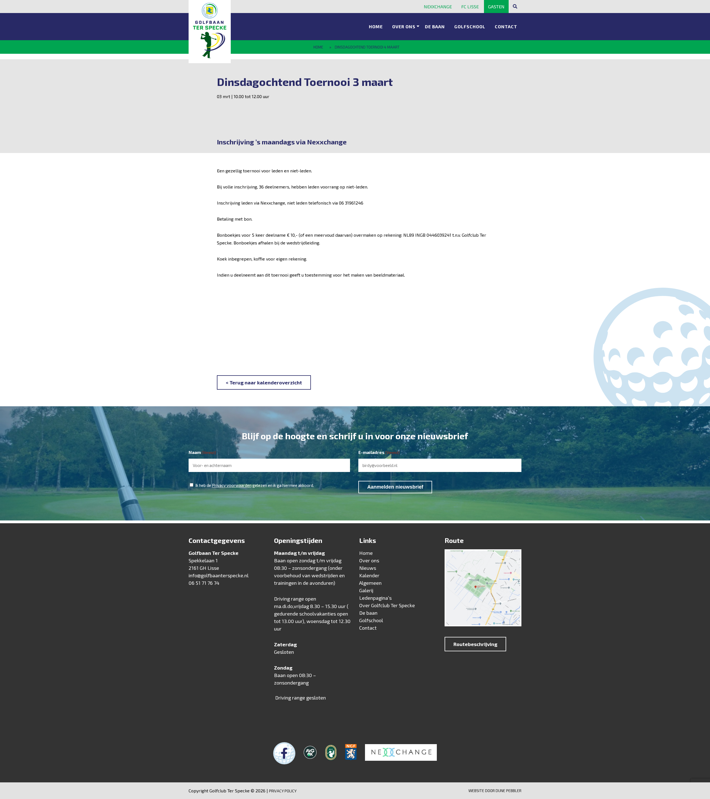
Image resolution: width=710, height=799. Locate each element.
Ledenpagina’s (375, 598)
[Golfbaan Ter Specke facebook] (284, 753)
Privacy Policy (282, 790)
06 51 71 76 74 (204, 583)
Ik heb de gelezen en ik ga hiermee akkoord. (254, 485)
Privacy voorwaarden (232, 485)
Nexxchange (438, 6)
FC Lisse (470, 6)
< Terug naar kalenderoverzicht (264, 382)
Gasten (496, 6)
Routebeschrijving (475, 644)
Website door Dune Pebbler (494, 790)
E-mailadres (379, 452)
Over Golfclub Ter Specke (387, 605)
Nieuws (367, 568)
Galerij (366, 590)
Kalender (369, 575)
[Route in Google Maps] (483, 589)
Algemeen (370, 583)
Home (376, 26)
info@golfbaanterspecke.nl (218, 575)
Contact (506, 26)
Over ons (403, 26)
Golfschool (469, 26)
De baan (435, 26)
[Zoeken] (515, 6)
